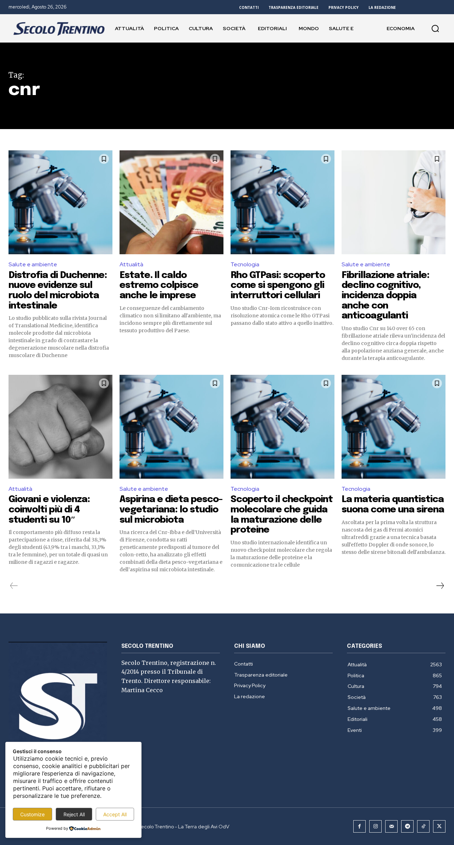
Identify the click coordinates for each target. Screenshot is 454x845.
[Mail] (391, 826)
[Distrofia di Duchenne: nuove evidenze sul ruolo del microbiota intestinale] (60, 202)
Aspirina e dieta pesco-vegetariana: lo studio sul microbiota (171, 509)
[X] (439, 826)
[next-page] (439, 585)
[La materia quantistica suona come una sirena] (393, 427)
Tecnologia (245, 264)
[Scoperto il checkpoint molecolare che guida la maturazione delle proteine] (282, 427)
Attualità (131, 264)
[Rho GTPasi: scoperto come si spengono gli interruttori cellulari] (282, 202)
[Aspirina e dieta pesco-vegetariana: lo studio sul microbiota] (171, 427)
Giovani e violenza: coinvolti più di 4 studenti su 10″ (49, 509)
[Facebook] (359, 826)
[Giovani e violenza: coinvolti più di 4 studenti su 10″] (60, 427)
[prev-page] (14, 585)
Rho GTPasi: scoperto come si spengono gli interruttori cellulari (278, 285)
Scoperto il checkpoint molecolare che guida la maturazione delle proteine (282, 515)
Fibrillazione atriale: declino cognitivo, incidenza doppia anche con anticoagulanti (385, 296)
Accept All (115, 814)
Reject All (74, 814)
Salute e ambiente (33, 264)
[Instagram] (375, 826)
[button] (435, 28)
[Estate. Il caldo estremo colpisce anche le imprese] (171, 202)
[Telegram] (407, 826)
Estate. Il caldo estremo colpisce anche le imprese (159, 285)
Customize (32, 814)
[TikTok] (423, 826)
